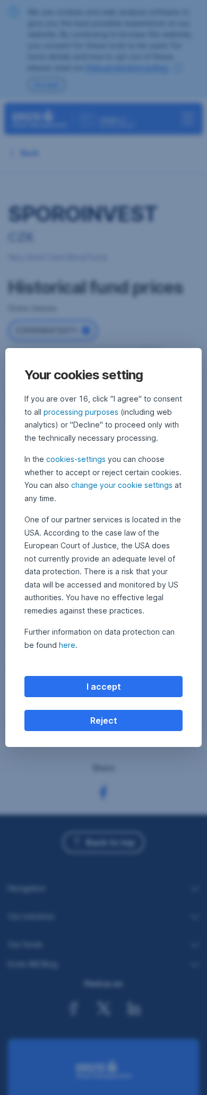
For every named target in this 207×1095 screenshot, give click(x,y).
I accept (104, 686)
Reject (103, 720)
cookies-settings (76, 459)
